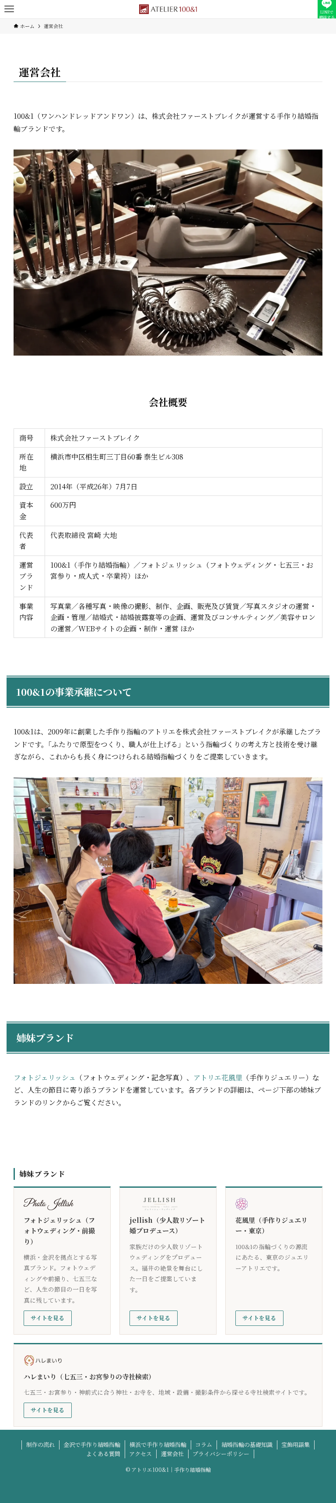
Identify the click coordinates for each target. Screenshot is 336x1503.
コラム (203, 1444)
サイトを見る (47, 1318)
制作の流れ (40, 1444)
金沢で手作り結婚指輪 (91, 1444)
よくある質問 (103, 1454)
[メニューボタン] (9, 9)
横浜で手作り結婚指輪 (158, 1444)
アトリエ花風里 (217, 1077)
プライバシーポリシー (220, 1454)
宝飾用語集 (295, 1444)
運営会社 (172, 1454)
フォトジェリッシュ (45, 1077)
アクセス (140, 1454)
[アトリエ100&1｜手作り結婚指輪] (168, 9)
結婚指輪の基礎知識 (247, 1444)
